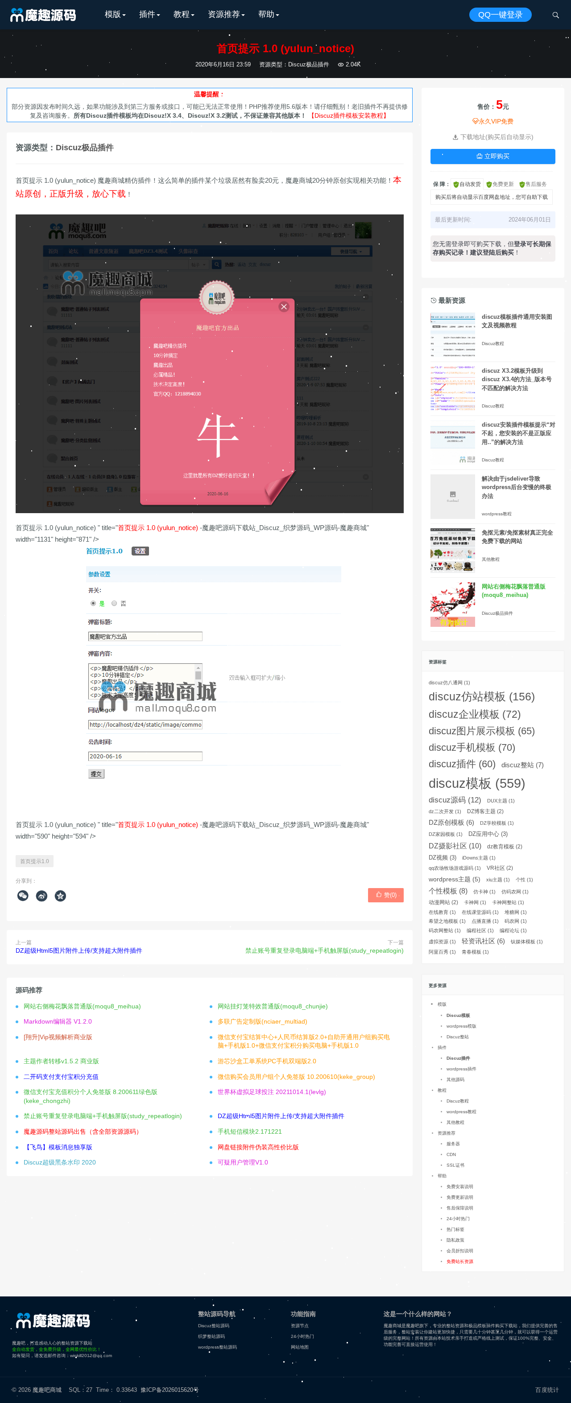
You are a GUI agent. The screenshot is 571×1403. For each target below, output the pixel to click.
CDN (451, 1154)
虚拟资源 (442, 941)
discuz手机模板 (472, 747)
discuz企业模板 (475, 714)
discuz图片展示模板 (482, 730)
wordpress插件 (461, 1068)
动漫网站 (443, 902)
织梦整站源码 (211, 1336)
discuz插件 (462, 763)
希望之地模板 (447, 921)
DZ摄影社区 (455, 846)
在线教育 (442, 912)
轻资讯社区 (483, 941)
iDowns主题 (479, 857)
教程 (182, 14)
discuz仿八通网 (449, 682)
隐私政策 (455, 1240)
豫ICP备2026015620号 (172, 1390)
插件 (147, 14)
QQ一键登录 (500, 14)
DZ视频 (442, 857)
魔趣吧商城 (47, 1390)
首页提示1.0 (34, 861)
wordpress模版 (461, 1026)
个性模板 (448, 891)
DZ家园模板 (446, 834)
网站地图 (300, 1347)
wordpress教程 (497, 513)
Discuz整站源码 (213, 1325)
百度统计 (547, 1390)
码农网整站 (445, 930)
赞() (386, 894)
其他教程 (491, 559)
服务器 (453, 1143)
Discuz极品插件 (308, 64)
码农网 (516, 921)
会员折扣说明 (460, 1250)
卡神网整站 (508, 902)
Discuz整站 (458, 1036)
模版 (113, 14)
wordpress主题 (454, 879)
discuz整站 (522, 765)
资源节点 (300, 1325)
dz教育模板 (504, 846)
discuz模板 (477, 783)
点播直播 (485, 921)
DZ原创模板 (451, 822)
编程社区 (480, 930)
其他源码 (455, 1079)
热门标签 (455, 1229)
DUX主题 (501, 800)
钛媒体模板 (527, 941)
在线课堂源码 (480, 912)
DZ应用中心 (488, 834)
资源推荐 (224, 14)
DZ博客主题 (485, 811)
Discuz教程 (493, 343)
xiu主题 (498, 879)
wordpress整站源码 (217, 1347)
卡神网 (475, 902)
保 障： (442, 184)
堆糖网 (516, 912)
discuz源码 (455, 800)
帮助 (266, 14)
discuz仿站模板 (482, 696)
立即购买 (492, 156)
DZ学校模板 (497, 823)
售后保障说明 (460, 1208)
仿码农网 (515, 891)
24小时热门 (458, 1218)
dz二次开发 (445, 811)
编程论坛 (513, 930)
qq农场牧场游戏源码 (455, 868)
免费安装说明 (460, 1186)
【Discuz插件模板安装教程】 (348, 115)
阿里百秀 (442, 952)
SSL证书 (455, 1165)
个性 (524, 879)
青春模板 (475, 952)
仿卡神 (484, 891)
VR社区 (500, 868)
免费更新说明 (460, 1197)
